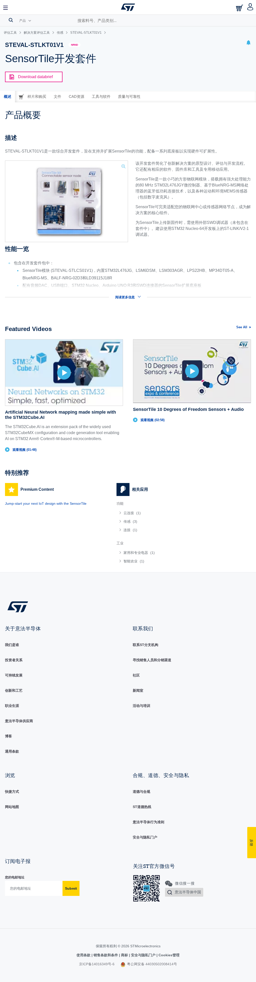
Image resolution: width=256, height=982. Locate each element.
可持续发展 (13, 675)
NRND (74, 44)
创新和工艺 (13, 690)
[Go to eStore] (240, 8)
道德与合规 (141, 792)
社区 (136, 675)
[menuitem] (167, 513)
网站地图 (12, 807)
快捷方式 (12, 792)
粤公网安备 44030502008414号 (151, 964)
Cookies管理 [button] (169, 955)
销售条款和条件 (105, 955)
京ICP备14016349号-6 (96, 964)
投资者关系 (13, 660)
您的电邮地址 (14, 877)
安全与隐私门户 (145, 837)
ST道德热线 (142, 807)
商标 (124, 955)
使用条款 (84, 955)
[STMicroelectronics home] (128, 7)
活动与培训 (141, 706)
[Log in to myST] (250, 7)
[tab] (7, 96)
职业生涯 (12, 706)
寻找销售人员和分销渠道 (152, 660)
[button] (5, 7)
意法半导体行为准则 (148, 822)
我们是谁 (12, 645)
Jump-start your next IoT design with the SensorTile (45, 503)
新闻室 (138, 690)
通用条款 (12, 751)
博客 (8, 736)
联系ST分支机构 (145, 645)
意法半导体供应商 (19, 721)
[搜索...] (11, 20)
